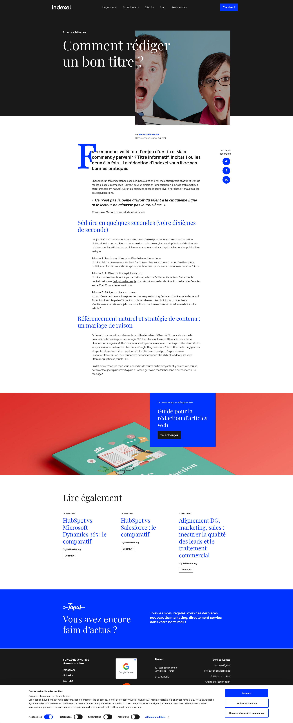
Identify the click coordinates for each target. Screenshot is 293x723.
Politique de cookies (220, 676)
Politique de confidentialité (217, 670)
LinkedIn (68, 675)
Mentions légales (222, 665)
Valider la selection (247, 703)
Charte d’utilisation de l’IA (217, 681)
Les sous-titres (100, 355)
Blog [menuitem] (162, 7)
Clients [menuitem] (149, 7)
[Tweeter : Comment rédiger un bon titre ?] (226, 161)
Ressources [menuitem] (179, 7)
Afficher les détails (155, 717)
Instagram (69, 670)
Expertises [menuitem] (129, 7)
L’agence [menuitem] (108, 7)
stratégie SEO (133, 339)
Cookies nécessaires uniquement (246, 713)
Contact (229, 7)
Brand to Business (221, 659)
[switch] (78, 716)
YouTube (68, 681)
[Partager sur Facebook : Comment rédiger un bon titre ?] (226, 170)
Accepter (247, 693)
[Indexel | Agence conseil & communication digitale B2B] (62, 7)
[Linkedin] (226, 180)
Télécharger (169, 435)
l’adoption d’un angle (124, 281)
